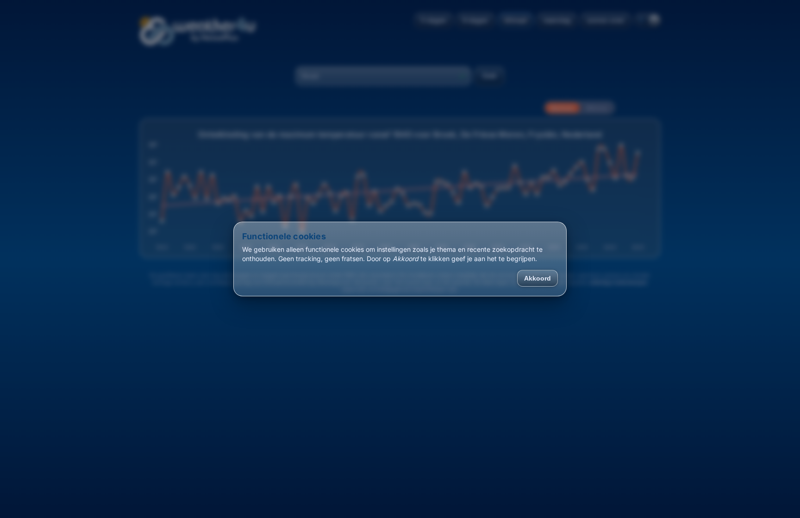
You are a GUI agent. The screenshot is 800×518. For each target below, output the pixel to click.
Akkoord (537, 278)
